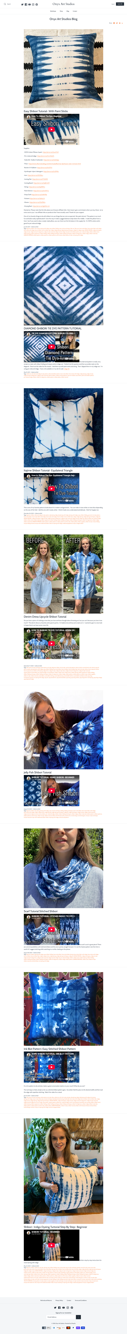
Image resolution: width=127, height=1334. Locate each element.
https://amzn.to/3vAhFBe (39, 194)
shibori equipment (35, 233)
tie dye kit (79, 1279)
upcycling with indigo (29, 679)
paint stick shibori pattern (73, 232)
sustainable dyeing (58, 676)
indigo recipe (81, 230)
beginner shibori (30, 228)
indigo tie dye (27, 232)
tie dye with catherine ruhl (30, 1282)
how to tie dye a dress (83, 669)
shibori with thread (56, 815)
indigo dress (46, 670)
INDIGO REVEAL (89, 230)
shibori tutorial (64, 377)
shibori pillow (65, 235)
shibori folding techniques (66, 233)
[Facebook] (26, 4)
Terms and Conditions (81, 1300)
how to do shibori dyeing (67, 954)
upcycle (46, 677)
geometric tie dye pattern (94, 515)
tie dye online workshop (96, 1279)
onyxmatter (78, 375)
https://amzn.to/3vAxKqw (51, 160)
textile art (59, 1277)
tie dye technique (93, 815)
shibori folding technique (53, 233)
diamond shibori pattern (54, 374)
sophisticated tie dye (44, 1277)
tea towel (51, 1277)
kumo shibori (42, 814)
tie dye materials (86, 1279)
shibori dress (68, 672)
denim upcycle (95, 667)
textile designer (81, 815)
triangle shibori (79, 523)
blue (53, 1097)
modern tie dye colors (36, 1272)
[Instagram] (33, 4)
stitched (87, 1105)
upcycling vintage (98, 677)
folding (62, 810)
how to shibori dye (46, 230)
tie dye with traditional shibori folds (43, 523)
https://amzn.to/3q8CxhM (42, 183)
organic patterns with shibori (30, 672)
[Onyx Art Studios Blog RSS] (122, 23)
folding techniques (68, 810)
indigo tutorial (58, 232)
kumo (37, 814)
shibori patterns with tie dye (55, 235)
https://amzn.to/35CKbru (35, 175)
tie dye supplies (51, 1281)
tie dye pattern (36, 1281)
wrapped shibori (57, 1107)
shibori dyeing (27, 233)
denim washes (27, 669)
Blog (68, 11)
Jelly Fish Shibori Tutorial (37, 772)
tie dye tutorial (27, 817)
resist (70, 1102)
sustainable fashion (68, 676)
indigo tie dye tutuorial (49, 232)
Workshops (53, 11)
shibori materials (93, 233)
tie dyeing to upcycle (29, 677)
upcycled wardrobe (61, 677)
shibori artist (96, 232)
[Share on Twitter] (117, 23)
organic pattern (52, 1102)
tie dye (70, 235)
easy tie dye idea (37, 1099)
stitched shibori (35, 961)
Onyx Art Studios (60, 1323)
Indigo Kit (66, 369)
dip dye (69, 1097)
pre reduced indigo (28, 377)
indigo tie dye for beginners (37, 232)
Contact (75, 11)
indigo (52, 230)
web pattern (66, 817)
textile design (74, 815)
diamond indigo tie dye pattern (41, 374)
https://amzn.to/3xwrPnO (51, 152)
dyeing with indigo (44, 228)
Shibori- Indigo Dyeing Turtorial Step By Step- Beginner (55, 1227)
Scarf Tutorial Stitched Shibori (41, 911)
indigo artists (41, 812)
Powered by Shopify (70, 1323)
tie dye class (94, 1277)
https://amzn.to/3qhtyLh (37, 198)
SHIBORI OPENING (28, 235)
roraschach (81, 1102)
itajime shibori (51, 375)
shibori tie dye (89, 521)
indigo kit (75, 230)
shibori (91, 232)
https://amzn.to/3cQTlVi (44, 167)
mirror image (39, 1102)
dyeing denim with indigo (37, 669)
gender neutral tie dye (82, 1267)
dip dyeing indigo (54, 515)
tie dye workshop (58, 1282)
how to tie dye (75, 1269)
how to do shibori (83, 228)
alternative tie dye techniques (33, 667)
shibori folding (43, 233)
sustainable (41, 676)
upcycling (68, 677)
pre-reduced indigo (84, 232)
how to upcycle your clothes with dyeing (33, 670)
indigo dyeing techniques (67, 230)
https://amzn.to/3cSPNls (51, 171)
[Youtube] (29, 4)
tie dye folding (96, 521)
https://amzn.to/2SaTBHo (37, 202)
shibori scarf (86, 959)
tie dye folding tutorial (29, 523)
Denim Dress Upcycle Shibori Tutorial (45, 616)
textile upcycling (88, 676)
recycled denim (50, 672)
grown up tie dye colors (29, 1269)
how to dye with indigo (29, 230)
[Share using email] (119, 23)
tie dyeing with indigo (78, 235)
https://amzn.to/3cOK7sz (41, 191)
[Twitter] (22, 4)
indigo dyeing (57, 230)
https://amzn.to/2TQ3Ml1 (40, 179)
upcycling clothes (75, 677)
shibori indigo (85, 233)
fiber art (72, 228)
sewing (88, 1102)
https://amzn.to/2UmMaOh (45, 156)
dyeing (38, 810)
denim (77, 667)
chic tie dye (37, 228)
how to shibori (38, 230)
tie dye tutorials (84, 1281)
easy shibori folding (54, 228)
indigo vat (64, 232)
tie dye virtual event (93, 1281)
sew (86, 1102)
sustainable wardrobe (79, 676)
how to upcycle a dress (93, 669)
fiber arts (77, 228)
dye (42, 1267)
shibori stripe (84, 674)
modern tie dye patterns (61, 375)
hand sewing (61, 1099)
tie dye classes (27, 1279)
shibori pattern (36, 235)
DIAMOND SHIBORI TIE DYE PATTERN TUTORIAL (53, 328)
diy (35, 810)
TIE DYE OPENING (28, 1281)
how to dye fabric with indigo (94, 228)
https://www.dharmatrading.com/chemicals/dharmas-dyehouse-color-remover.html (55, 164)
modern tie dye (27, 1272)
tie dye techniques (68, 1281)
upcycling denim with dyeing (86, 677)
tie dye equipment (44, 1279)
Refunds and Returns (46, 1300)
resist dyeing (75, 1102)
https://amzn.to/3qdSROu (37, 187)
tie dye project (43, 1281)
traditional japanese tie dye (69, 523)
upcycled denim (52, 677)
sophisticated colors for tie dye (31, 1277)
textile (62, 815)
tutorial (61, 817)
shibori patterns (44, 235)
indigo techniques (97, 230)
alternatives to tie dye (46, 667)
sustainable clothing (49, 676)
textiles (32, 1107)
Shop (61, 11)
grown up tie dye (92, 1267)
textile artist (68, 815)
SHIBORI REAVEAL (77, 959)
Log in (113, 4)
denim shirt (89, 667)
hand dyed (54, 1099)
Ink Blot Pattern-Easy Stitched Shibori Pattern (50, 1049)
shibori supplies (81, 521)
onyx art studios (71, 375)
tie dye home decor (71, 1279)
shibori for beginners (77, 233)
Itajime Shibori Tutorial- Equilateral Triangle (48, 470)
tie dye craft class (35, 1279)
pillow (58, 1102)
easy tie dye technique (64, 228)
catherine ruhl (29, 374)
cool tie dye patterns (71, 667)
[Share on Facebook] (114, 23)
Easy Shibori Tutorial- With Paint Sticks (46, 111)
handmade (66, 1099)
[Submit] (78, 1317)
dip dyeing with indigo (63, 515)
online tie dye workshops (60, 1272)
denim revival (82, 667)
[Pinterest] (37, 4)
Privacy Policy (59, 1300)
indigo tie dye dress (60, 670)
